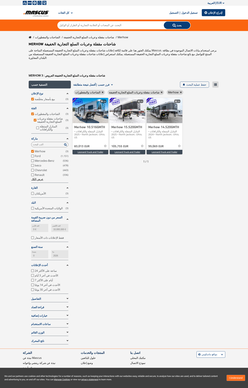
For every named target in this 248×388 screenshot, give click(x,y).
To (53, 252)
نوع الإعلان (37, 93)
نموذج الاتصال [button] (137, 363)
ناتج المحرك (37, 340)
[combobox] (198, 354)
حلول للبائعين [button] (88, 358)
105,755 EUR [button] (119, 146)
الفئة (33, 108)
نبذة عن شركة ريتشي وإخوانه (39, 363)
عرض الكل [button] (37, 179)
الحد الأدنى (35, 226)
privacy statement (89, 379)
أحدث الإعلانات (39, 265)
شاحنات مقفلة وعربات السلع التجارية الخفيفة (89, 37)
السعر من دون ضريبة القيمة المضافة (46, 219)
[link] (90, 110)
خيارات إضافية (39, 315)
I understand (236, 378)
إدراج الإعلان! (215, 12)
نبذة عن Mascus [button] (32, 358)
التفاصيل (36, 298)
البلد (33, 202)
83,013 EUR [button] (82, 146)
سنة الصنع (37, 246)
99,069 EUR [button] (156, 146)
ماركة (34, 138)
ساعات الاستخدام (41, 324)
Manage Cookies (62, 379)
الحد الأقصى (56, 226)
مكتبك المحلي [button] (138, 358)
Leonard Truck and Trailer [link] (90, 151)
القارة (34, 187)
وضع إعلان (87, 363)
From (34, 252)
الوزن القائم (37, 332)
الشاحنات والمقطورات (47, 37)
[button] (50, 84)
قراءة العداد (37, 307)
